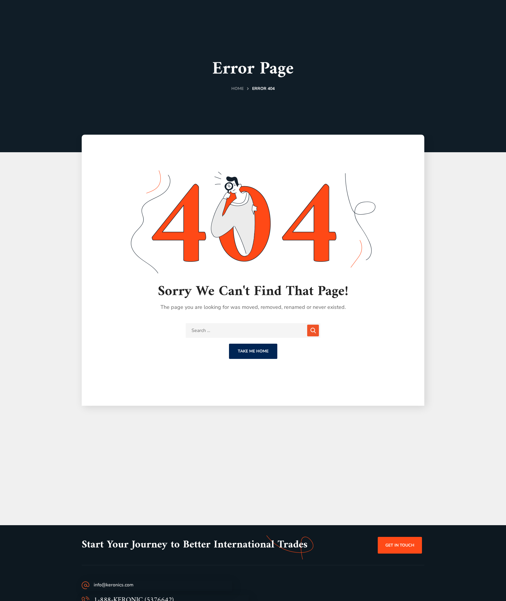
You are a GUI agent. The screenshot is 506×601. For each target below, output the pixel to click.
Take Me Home (253, 351)
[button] (400, 545)
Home (237, 88)
